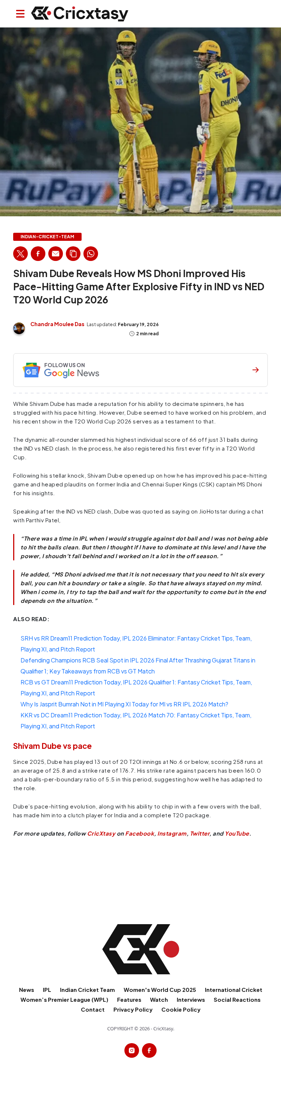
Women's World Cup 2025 (160, 989)
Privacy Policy (133, 1009)
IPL (47, 989)
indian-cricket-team (47, 237)
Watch (159, 999)
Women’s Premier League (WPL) (64, 999)
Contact (93, 1009)
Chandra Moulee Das (57, 324)
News (26, 989)
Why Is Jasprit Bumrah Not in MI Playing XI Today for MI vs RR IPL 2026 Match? (124, 704)
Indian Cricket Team (87, 989)
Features (129, 999)
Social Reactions (237, 999)
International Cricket (233, 989)
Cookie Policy (181, 1009)
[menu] (20, 13)
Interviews (191, 999)
